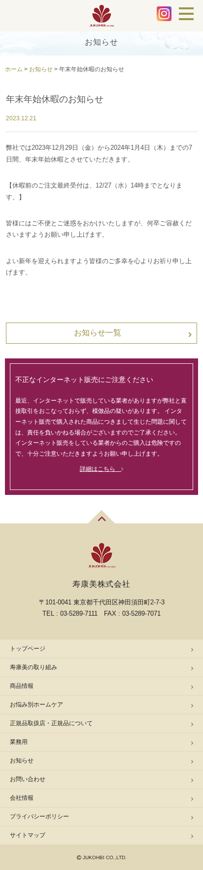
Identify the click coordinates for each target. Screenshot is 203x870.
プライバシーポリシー (39, 816)
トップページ (27, 648)
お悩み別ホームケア (36, 704)
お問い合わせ (27, 779)
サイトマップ (27, 835)
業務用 (19, 741)
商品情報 (22, 685)
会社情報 (22, 797)
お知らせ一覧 (97, 332)
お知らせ (22, 760)
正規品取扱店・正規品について (51, 723)
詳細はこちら (100, 468)
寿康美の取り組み (33, 667)
